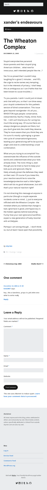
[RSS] (28, 11)
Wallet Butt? (36, 264)
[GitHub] (32, 11)
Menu (9, 29)
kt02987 (7, 288)
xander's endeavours (23, 22)
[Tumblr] (25, 11)
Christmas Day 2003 (13, 264)
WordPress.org (9, 466)
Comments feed (10, 461)
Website (7, 376)
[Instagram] (21, 11)
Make (14, 475)
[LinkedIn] (18, 11)
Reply (6, 299)
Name (7, 356)
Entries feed (8, 456)
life (7, 252)
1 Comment (39, 54)
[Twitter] (14, 11)
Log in (6, 451)
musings (12, 252)
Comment (8, 326)
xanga (19, 252)
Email (6, 366)
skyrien (9, 246)
